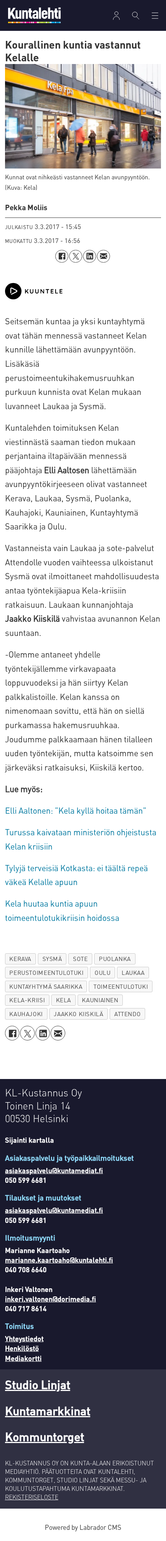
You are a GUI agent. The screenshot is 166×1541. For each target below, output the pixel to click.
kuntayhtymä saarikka (45, 986)
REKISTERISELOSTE (31, 1497)
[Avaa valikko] (116, 15)
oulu (102, 972)
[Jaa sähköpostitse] (103, 256)
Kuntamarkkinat (47, 1410)
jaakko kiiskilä (78, 1014)
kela (63, 1000)
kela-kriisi (27, 1000)
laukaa (133, 972)
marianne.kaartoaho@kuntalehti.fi (59, 1259)
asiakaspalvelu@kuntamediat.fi (54, 1170)
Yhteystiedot (24, 1338)
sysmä (52, 959)
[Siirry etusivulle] (34, 15)
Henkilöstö (22, 1348)
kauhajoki (26, 1014)
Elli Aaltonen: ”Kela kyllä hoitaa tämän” (75, 810)
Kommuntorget (44, 1436)
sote (80, 959)
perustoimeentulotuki (46, 972)
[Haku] (135, 15)
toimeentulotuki (120, 986)
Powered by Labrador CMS (83, 1527)
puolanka (115, 959)
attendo (127, 1014)
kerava (20, 959)
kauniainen (100, 1000)
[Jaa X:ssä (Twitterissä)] (75, 256)
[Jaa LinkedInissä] (89, 256)
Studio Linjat (37, 1384)
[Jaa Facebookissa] (61, 256)
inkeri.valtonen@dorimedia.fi (50, 1298)
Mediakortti (23, 1358)
